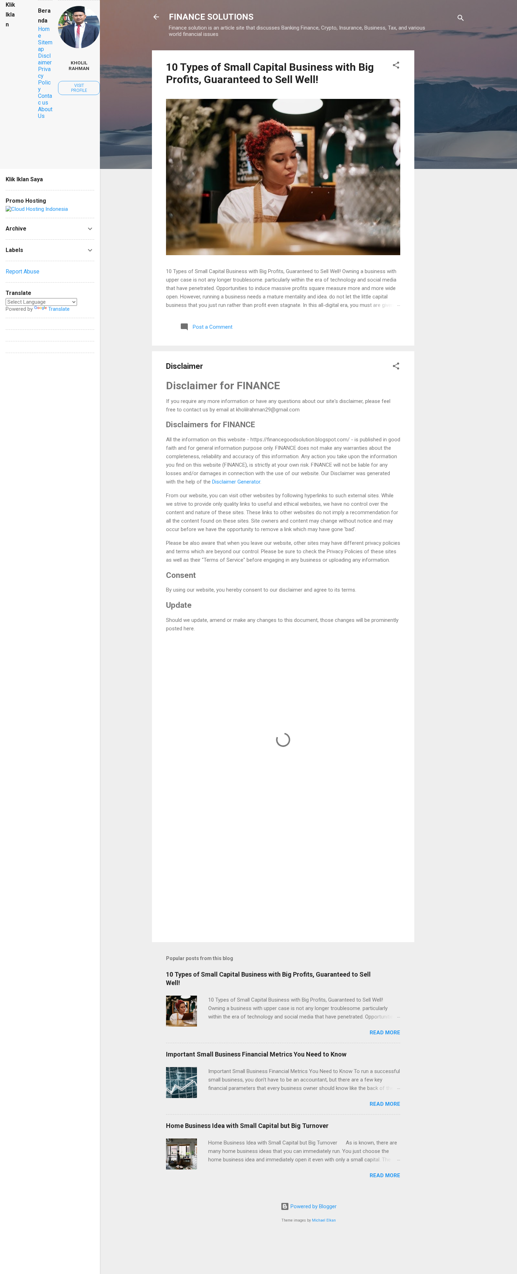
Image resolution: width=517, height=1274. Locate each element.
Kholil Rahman (79, 65)
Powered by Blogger (313, 1206)
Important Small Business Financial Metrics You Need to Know (256, 1054)
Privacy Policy (44, 79)
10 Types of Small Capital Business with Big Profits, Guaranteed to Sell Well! (270, 73)
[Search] (461, 19)
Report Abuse (22, 271)
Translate (59, 309)
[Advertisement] (442, 155)
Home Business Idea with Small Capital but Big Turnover (247, 1125)
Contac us (45, 99)
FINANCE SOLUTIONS (211, 17)
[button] (396, 66)
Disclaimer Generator (236, 482)
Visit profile (79, 88)
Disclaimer (45, 59)
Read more (385, 1032)
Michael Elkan (324, 1220)
